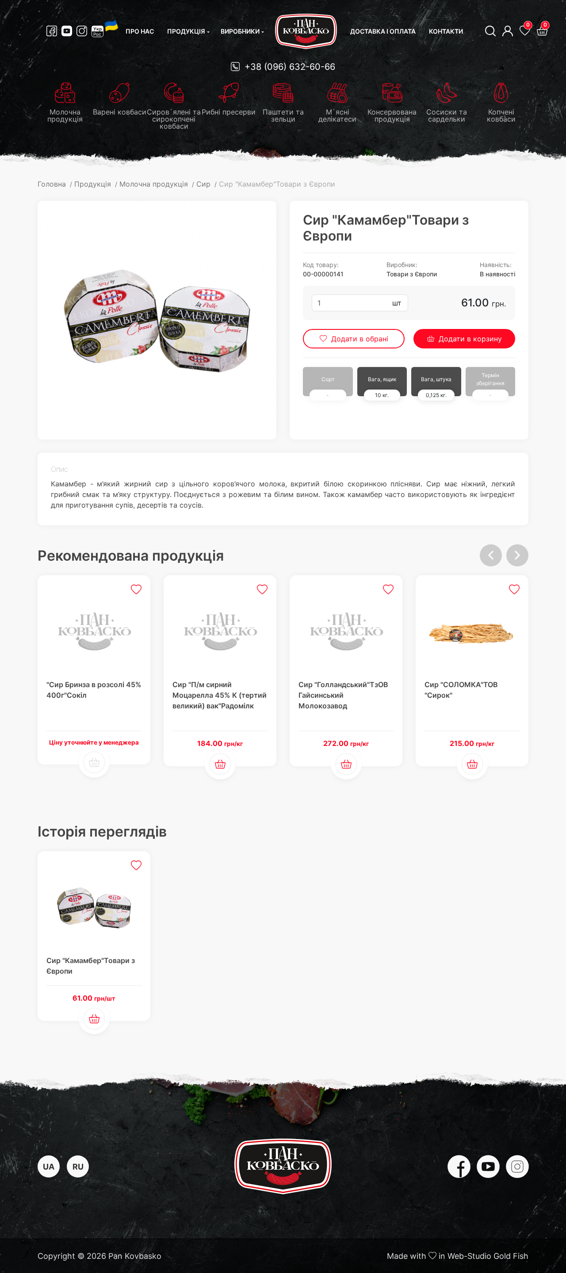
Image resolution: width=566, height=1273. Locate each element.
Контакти (446, 31)
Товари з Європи (411, 274)
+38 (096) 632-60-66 (288, 66)
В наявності (497, 274)
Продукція (186, 31)
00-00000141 (323, 274)
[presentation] (491, 555)
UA (48, 1166)
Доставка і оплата (383, 31)
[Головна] (306, 31)
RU (78, 1166)
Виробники (240, 31)
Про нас (140, 31)
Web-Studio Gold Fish (487, 1256)
